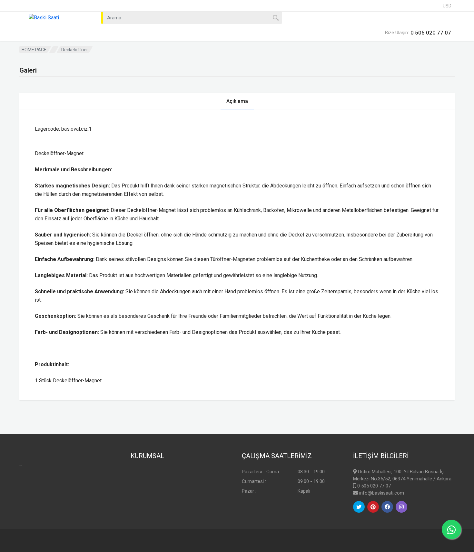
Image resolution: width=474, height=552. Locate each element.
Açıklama (237, 101)
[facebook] (387, 507)
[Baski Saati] (56, 18)
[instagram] (401, 507)
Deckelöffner (74, 49)
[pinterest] (373, 507)
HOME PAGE (34, 49)
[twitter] (359, 507)
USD (447, 6)
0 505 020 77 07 (374, 486)
